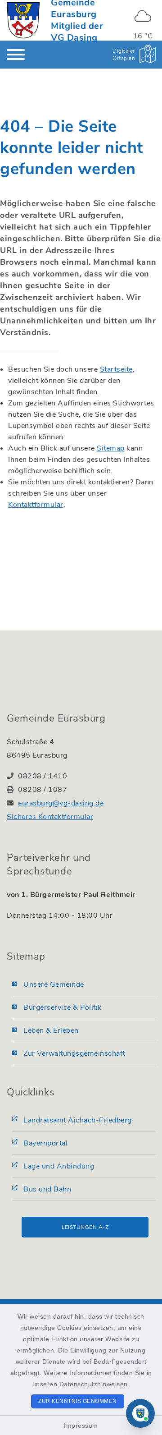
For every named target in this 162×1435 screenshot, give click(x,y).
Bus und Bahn (47, 1189)
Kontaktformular (35, 505)
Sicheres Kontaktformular (50, 817)
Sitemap (111, 448)
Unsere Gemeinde (53, 984)
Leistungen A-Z (85, 1227)
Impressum (81, 1425)
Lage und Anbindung (58, 1166)
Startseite (116, 369)
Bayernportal (45, 1143)
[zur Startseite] (23, 20)
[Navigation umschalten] (16, 54)
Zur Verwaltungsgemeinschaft (74, 1053)
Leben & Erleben (51, 1030)
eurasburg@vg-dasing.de (61, 803)
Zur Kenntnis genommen (77, 1401)
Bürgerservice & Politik (62, 1007)
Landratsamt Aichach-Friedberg (77, 1120)
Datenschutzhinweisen (93, 1384)
